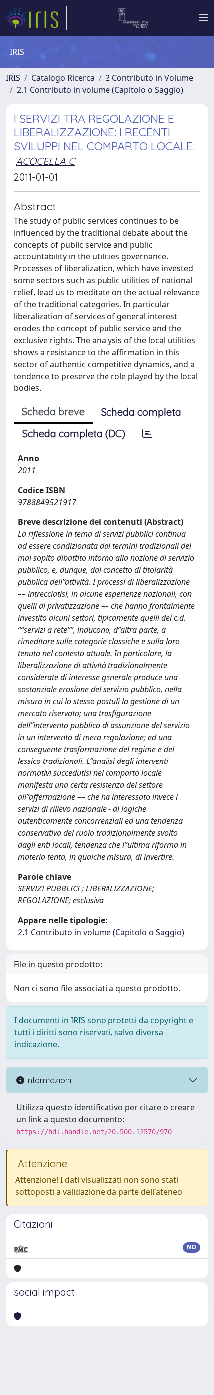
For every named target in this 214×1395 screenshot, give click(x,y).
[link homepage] (36, 18)
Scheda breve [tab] (53, 411)
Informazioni (47, 1080)
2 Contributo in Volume (149, 77)
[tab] (147, 433)
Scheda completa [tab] (141, 412)
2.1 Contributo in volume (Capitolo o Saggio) (100, 89)
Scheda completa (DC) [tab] (73, 433)
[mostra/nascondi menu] (203, 18)
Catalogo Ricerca (63, 77)
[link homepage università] (133, 18)
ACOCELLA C (45, 161)
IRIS (13, 77)
